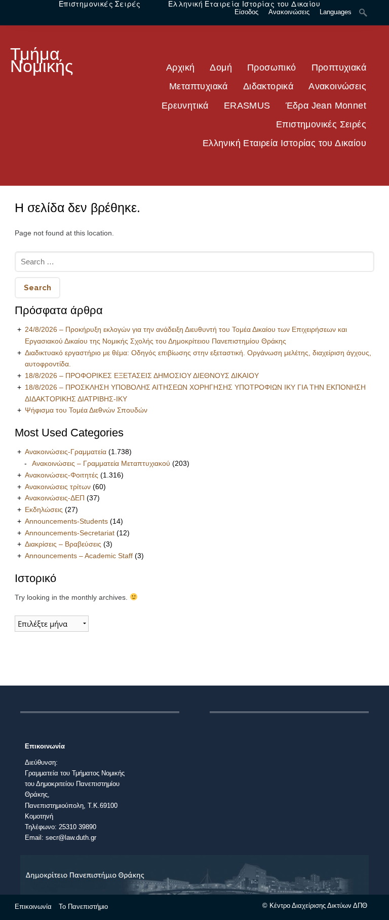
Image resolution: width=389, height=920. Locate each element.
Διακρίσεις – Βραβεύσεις (63, 544)
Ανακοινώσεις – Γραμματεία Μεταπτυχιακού (101, 463)
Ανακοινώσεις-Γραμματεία (65, 452)
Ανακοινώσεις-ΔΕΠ (55, 498)
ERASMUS (247, 105)
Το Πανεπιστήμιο (83, 906)
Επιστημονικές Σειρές (321, 124)
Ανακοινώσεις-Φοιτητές (61, 475)
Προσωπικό (271, 67)
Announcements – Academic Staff (79, 556)
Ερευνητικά (185, 105)
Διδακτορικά (268, 86)
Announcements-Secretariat (69, 533)
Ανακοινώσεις (337, 86)
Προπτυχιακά (339, 67)
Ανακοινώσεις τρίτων (58, 487)
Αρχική (180, 67)
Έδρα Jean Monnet (326, 105)
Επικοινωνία (33, 906)
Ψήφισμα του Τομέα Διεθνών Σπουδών (86, 410)
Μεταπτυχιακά (198, 86)
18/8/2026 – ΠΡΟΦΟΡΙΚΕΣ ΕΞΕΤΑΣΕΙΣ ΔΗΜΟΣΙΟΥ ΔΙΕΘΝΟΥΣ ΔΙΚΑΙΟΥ (142, 375)
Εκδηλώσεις (44, 509)
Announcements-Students (66, 521)
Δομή (221, 67)
